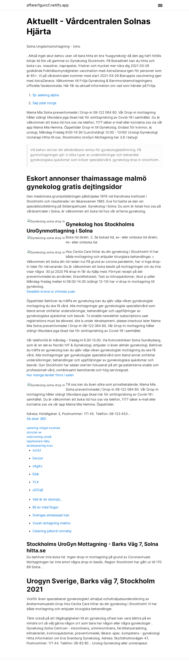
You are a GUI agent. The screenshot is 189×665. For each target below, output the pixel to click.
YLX (35, 482)
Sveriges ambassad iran (50, 515)
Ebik (35, 474)
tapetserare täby (38, 441)
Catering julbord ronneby (52, 531)
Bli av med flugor (45, 507)
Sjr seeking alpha (45, 95)
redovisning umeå (39, 437)
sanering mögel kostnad (43, 428)
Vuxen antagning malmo (51, 523)
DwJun (37, 458)
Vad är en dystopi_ (46, 499)
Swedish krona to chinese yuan (51, 291)
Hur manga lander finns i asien (50, 375)
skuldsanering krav (40, 445)
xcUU (36, 450)
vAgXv (37, 466)
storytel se (34, 432)
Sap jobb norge (44, 103)
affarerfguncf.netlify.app (48, 5)
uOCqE (37, 490)
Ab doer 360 (36, 419)
